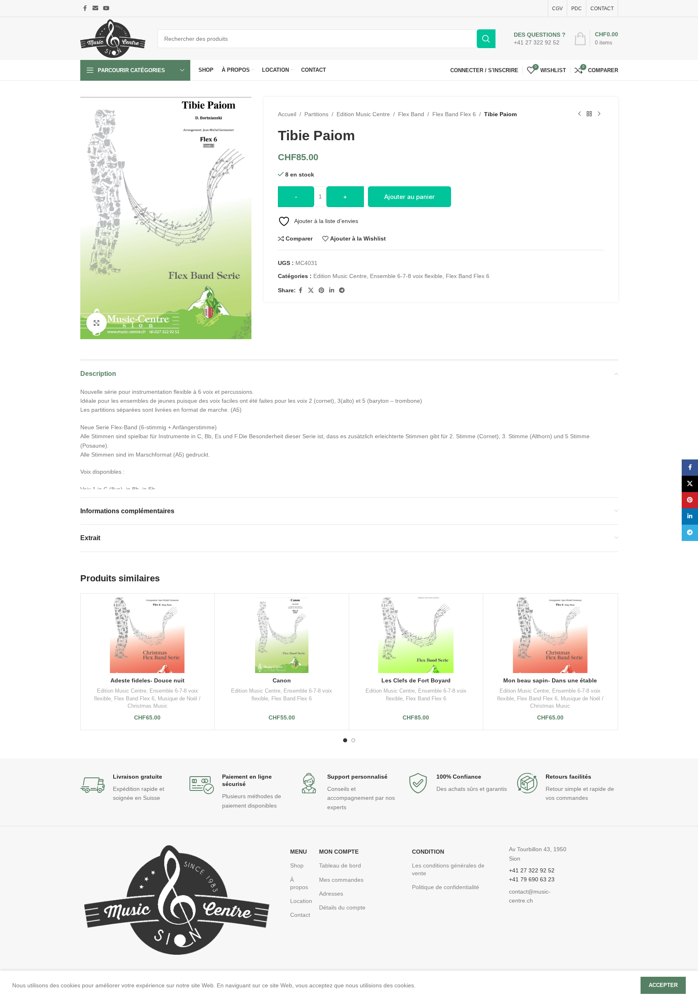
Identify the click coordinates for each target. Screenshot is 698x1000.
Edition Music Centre (363, 114)
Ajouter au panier (409, 197)
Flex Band (411, 114)
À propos (299, 883)
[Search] (486, 38)
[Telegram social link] (342, 290)
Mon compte (339, 851)
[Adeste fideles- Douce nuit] (148, 635)
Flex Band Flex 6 (454, 114)
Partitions (316, 114)
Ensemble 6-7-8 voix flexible (406, 276)
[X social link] (311, 290)
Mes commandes (341, 879)
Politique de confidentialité (445, 887)
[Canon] (282, 635)
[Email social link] (95, 8)
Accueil (287, 114)
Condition (428, 851)
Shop (297, 865)
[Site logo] (112, 38)
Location (300, 901)
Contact (300, 915)
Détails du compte (342, 907)
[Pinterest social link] (321, 290)
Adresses (331, 893)
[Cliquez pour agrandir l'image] (96, 323)
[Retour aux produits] (589, 114)
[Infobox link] (540, 38)
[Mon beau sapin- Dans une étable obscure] (550, 635)
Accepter (663, 985)
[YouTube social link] (106, 8)
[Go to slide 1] (345, 740)
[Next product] (599, 114)
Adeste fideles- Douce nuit (147, 680)
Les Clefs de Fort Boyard (416, 680)
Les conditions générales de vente (448, 869)
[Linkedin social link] (332, 290)
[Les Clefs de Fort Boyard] (416, 635)
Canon (282, 680)
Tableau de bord (340, 865)
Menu (298, 851)
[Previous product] (579, 114)
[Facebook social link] (85, 8)
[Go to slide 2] (353, 740)
